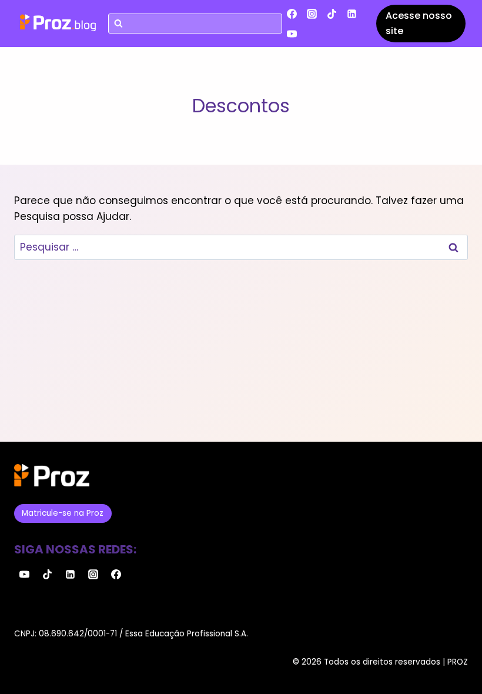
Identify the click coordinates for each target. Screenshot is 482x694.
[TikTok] (332, 14)
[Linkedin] (352, 14)
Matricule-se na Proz (62, 513)
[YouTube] (292, 34)
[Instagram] (312, 14)
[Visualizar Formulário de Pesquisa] (195, 24)
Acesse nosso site (419, 23)
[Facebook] (292, 14)
